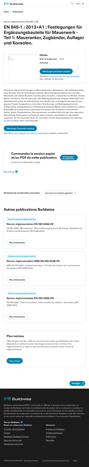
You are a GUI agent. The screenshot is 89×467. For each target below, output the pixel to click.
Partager (76, 383)
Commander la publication (69, 157)
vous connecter (56, 76)
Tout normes (14, 361)
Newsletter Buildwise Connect (16, 436)
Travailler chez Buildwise (14, 429)
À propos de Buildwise (55, 429)
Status (75, 460)
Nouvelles (50, 440)
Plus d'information (17, 242)
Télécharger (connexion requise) (56, 71)
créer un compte (72, 76)
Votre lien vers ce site (13, 440)
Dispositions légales (31, 460)
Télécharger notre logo (13, 443)
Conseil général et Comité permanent (55, 460)
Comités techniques (54, 432)
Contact (7, 432)
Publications (51, 436)
